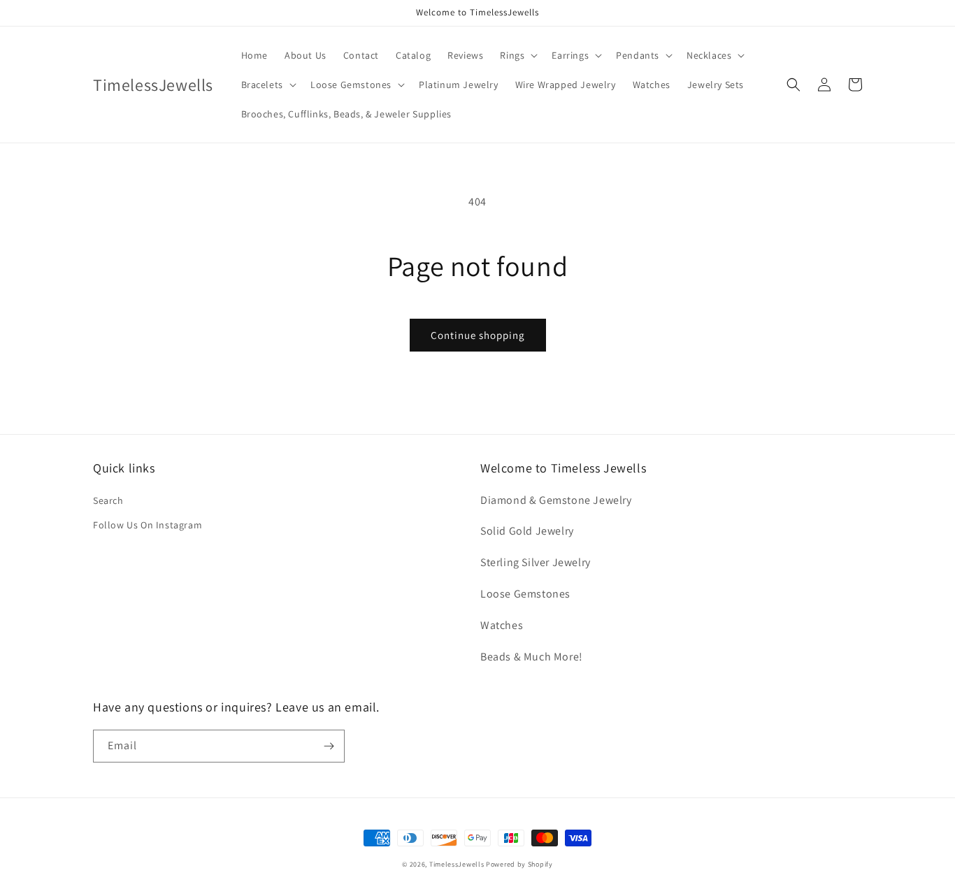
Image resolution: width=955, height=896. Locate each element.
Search (108, 500)
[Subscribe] (328, 746)
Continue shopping (478, 335)
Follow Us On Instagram (147, 525)
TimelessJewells (456, 864)
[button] (517, 55)
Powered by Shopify (519, 864)
